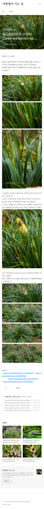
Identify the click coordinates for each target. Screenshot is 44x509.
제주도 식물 (15, 396)
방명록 (11, 12)
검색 (35, 4)
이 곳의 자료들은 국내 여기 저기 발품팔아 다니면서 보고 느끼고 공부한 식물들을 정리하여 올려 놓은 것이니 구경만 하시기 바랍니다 (17, 475)
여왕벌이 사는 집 (12, 4)
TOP (40, 502)
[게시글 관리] (11, 388)
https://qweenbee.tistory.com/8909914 (23, 379)
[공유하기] (8, 388)
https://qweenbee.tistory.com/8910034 (18, 382)
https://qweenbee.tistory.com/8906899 (18, 373)
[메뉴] (40, 3)
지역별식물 (7, 396)
